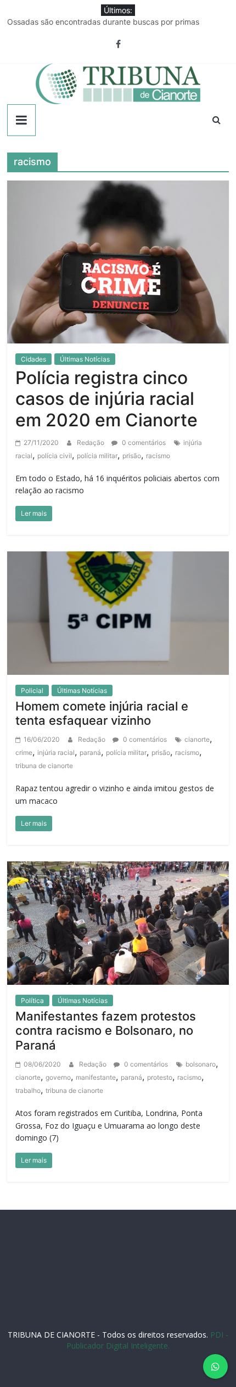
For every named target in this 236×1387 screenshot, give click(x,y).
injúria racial (56, 752)
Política (32, 1000)
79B (94, 1283)
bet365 (47, 1305)
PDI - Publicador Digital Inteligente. (147, 1340)
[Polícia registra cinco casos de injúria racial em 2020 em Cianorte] (118, 261)
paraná (90, 752)
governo (58, 1077)
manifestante (96, 1077)
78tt (218, 1283)
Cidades (33, 359)
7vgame (57, 1294)
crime (23, 752)
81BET (180, 1283)
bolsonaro (201, 1064)
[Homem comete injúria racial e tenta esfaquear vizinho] (118, 612)
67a (68, 1305)
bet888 (126, 1294)
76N (201, 1283)
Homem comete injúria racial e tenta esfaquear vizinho (101, 713)
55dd (102, 1294)
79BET (157, 1283)
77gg (81, 1294)
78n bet (167, 1305)
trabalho (28, 1090)
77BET (133, 1283)
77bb (191, 1305)
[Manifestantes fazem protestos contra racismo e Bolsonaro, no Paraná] (118, 922)
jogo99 (30, 1294)
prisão (131, 456)
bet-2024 (189, 1294)
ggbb (212, 1305)
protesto (159, 1077)
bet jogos (156, 1294)
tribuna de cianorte (44, 766)
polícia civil (54, 456)
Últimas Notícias (85, 359)
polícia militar (97, 456)
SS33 (61, 1283)
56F (77, 1283)
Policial (32, 690)
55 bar (123, 1305)
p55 (103, 1305)
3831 (112, 1283)
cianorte (197, 739)
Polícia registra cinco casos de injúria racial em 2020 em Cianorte (106, 399)
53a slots (117, 1315)
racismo (158, 456)
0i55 (144, 1305)
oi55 (85, 1305)
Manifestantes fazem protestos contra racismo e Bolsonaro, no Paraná (105, 1030)
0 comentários (143, 442)
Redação (91, 442)
